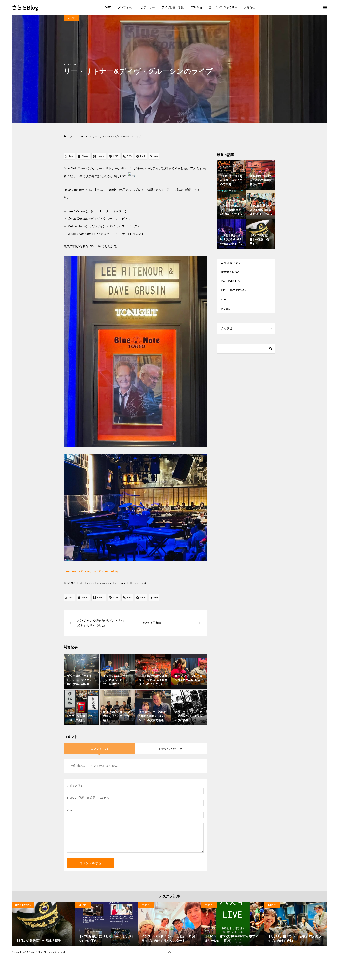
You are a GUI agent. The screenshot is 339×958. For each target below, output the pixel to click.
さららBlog (25, 7)
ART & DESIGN (230, 263)
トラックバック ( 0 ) (171, 748)
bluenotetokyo (91, 583)
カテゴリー (148, 7)
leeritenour (119, 583)
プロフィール (126, 7)
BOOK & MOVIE (231, 272)
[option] (43, 924)
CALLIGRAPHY (230, 281)
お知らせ (249, 7)
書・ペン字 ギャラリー (223, 7)
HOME (107, 7)
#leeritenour (72, 571)
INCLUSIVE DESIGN (234, 290)
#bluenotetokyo (109, 571)
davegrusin (106, 583)
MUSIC (71, 18)
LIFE (224, 299)
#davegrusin (89, 571)
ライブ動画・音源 (173, 7)
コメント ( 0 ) (99, 748)
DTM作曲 (196, 7)
